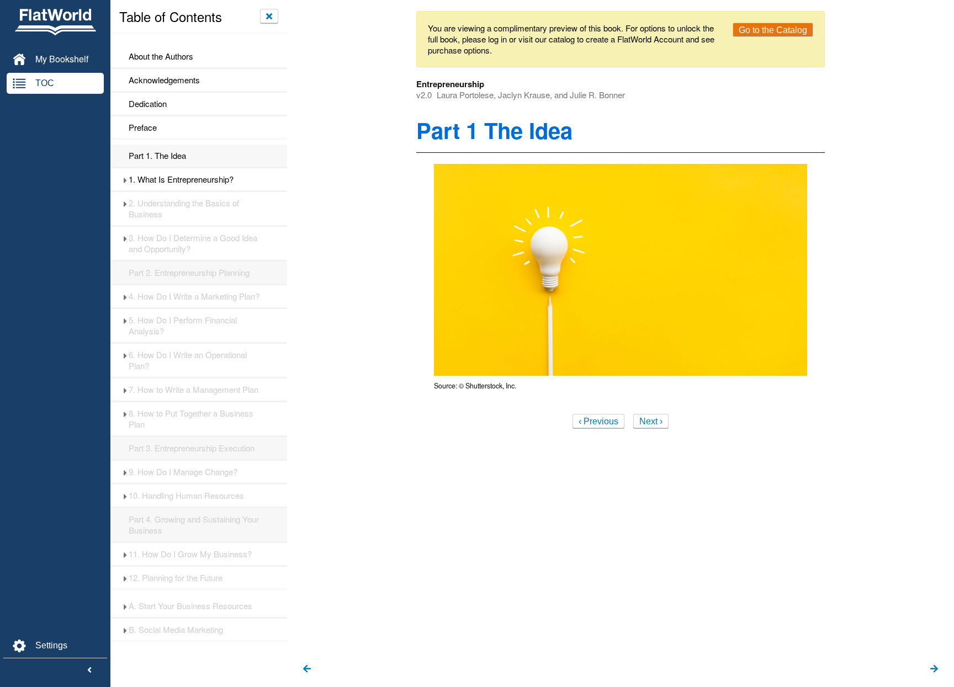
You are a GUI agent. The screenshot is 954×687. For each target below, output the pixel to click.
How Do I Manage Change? (183, 471)
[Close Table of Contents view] (269, 16)
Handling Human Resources (186, 495)
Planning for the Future (175, 577)
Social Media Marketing (176, 629)
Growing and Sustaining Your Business (194, 525)
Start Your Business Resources (190, 605)
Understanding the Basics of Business (184, 209)
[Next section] (934, 669)
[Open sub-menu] (125, 179)
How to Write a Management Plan (193, 389)
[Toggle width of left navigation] (89, 670)
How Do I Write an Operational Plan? (188, 360)
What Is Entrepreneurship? (181, 179)
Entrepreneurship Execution (192, 448)
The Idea (157, 155)
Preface (143, 127)
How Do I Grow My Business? (190, 554)
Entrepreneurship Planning (189, 272)
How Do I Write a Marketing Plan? (194, 296)
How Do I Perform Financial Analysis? (183, 326)
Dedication (148, 103)
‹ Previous (598, 421)
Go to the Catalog (773, 30)
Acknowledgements (164, 80)
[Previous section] (307, 669)
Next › (650, 421)
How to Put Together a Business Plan (191, 419)
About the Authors (161, 56)
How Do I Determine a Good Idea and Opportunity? (193, 243)
